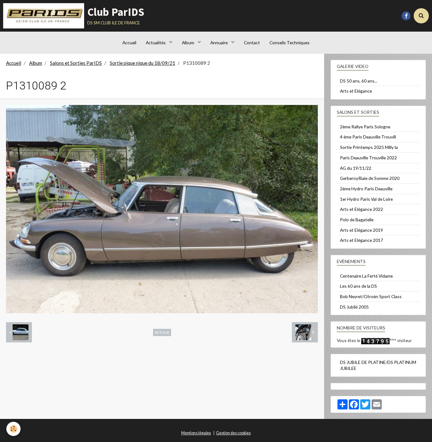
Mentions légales (196, 433)
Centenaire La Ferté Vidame (366, 276)
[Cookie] (13, 429)
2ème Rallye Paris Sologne (365, 126)
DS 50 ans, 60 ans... (358, 80)
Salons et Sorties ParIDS (76, 63)
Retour (162, 332)
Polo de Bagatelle (356, 219)
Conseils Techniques (289, 42)
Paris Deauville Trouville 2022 (368, 157)
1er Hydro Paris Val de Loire (366, 199)
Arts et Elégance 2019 (361, 230)
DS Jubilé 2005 (354, 307)
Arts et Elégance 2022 (361, 209)
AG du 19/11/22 (355, 168)
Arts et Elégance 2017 (361, 240)
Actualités (156, 42)
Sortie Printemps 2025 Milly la (369, 147)
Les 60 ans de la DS (358, 286)
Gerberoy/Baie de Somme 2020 (369, 178)
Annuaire (219, 42)
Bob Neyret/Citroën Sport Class (371, 296)
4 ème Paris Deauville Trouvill (368, 136)
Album (188, 42)
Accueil (129, 42)
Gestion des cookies (233, 433)
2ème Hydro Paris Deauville (366, 188)
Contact (252, 42)
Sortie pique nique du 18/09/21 (142, 63)
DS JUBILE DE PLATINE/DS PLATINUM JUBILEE (378, 365)
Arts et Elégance (356, 91)
